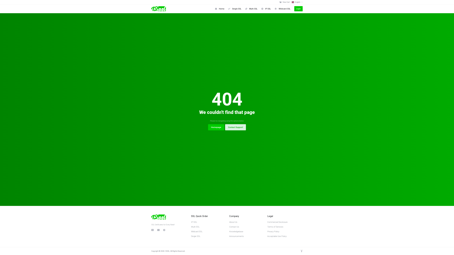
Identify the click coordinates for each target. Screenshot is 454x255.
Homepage (216, 127)
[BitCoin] (164, 230)
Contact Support (235, 127)
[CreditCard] (152, 230)
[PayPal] (158, 230)
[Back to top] (302, 251)
